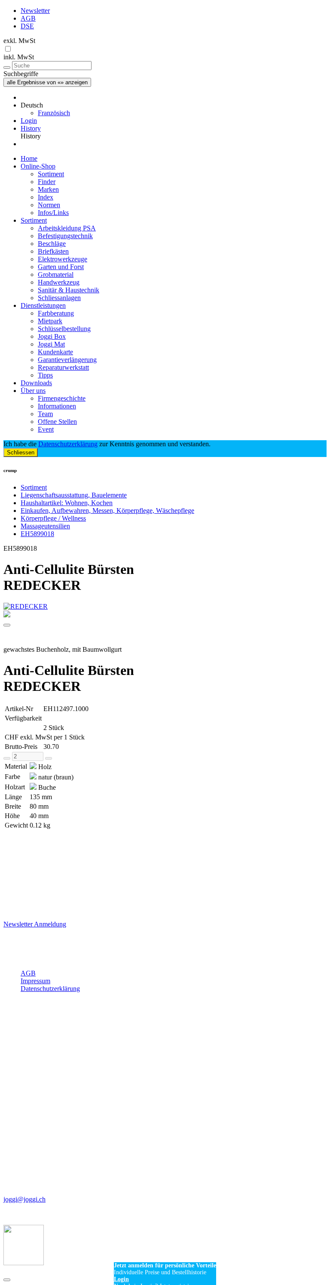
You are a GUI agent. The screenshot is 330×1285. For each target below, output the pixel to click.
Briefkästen (53, 251)
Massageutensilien (45, 526)
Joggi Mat (51, 344)
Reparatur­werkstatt (63, 367)
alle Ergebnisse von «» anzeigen (47, 82)
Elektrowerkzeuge (62, 259)
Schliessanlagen (59, 297)
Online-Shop (38, 166)
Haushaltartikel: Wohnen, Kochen (67, 502)
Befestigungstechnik (65, 235)
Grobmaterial (55, 274)
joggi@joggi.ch (24, 1199)
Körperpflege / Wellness (53, 518)
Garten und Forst (61, 266)
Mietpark (50, 321)
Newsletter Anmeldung (34, 924)
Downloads (36, 382)
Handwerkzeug (58, 282)
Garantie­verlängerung (67, 359)
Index (45, 197)
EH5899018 (37, 533)
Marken (48, 189)
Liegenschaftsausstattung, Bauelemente (74, 495)
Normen (49, 205)
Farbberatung (56, 313)
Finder (46, 181)
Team (45, 413)
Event (46, 429)
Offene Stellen (57, 421)
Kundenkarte (55, 352)
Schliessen (20, 452)
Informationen (57, 406)
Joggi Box (52, 336)
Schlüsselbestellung (64, 328)
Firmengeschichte (62, 398)
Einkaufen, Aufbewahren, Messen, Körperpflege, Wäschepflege (107, 510)
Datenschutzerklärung (68, 444)
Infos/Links (53, 212)
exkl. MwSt (19, 40)
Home (29, 158)
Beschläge (52, 243)
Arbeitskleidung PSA (67, 228)
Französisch (54, 113)
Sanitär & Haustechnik (68, 290)
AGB (28, 18)
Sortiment (51, 174)
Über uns (33, 390)
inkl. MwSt (18, 57)
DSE (27, 26)
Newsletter (35, 10)
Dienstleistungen (43, 305)
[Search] (6, 67)
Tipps (45, 375)
